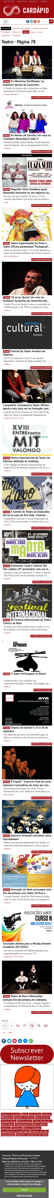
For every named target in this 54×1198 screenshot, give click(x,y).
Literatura (17, 1128)
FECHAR (24, 1190)
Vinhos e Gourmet (11, 1114)
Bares (24, 1114)
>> (10, 1032)
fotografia (6, 32)
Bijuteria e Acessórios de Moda (32, 1134)
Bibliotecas (7, 1117)
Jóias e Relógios (32, 1128)
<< (5, 1026)
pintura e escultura (40, 28)
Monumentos (43, 1117)
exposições (16, 35)
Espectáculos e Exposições (15, 1131)
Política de (24, 1195)
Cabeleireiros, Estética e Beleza (31, 1124)
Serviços (6, 1128)
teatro (26, 32)
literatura (6, 35)
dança (33, 32)
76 (17, 1026)
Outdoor (46, 1114)
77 (24, 1026)
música (40, 32)
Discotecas (35, 1114)
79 (38, 1026)
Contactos (6, 1155)
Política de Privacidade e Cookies (26, 1155)
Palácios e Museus (24, 1117)
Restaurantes (24, 1121)
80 (45, 1026)
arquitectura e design (21, 28)
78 (31, 1026)
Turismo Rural (9, 1121)
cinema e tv (16, 32)
